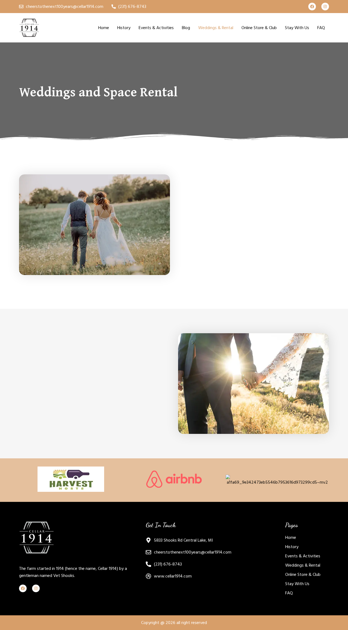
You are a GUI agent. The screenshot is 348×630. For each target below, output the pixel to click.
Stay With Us (297, 28)
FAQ (321, 28)
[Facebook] (312, 6)
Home (103, 28)
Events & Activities (156, 28)
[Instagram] (325, 6)
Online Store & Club (259, 28)
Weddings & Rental (215, 28)
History (123, 28)
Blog (186, 28)
